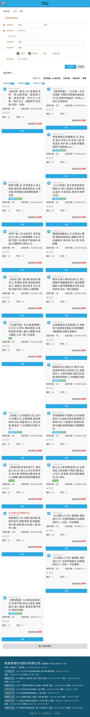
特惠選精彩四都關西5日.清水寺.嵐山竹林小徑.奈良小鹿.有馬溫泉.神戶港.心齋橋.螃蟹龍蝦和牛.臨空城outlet (68, 142)
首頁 (15, 11)
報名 (22, 131)
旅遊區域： (11, 25)
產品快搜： (11, 59)
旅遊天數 (76, 78)
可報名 (22, 53)
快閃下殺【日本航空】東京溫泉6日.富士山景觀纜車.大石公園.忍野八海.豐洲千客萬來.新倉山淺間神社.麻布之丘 (24, 237)
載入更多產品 (45, 646)
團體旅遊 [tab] (23, 83)
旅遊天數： (11, 48)
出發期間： (11, 30)
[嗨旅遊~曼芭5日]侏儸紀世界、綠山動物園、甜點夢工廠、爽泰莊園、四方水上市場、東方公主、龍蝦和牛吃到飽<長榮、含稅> (24, 97)
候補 (66, 176)
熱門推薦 (47, 78)
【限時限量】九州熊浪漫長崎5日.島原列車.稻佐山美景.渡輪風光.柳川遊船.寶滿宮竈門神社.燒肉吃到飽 (24, 605)
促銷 (45, 53)
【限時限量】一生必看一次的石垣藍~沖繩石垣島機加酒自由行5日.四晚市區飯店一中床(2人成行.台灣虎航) (68, 95)
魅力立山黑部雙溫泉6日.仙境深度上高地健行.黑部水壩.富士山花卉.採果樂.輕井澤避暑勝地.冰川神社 (68, 472)
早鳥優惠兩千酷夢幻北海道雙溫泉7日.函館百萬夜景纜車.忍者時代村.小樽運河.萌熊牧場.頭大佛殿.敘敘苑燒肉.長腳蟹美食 (68, 422)
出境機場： (11, 42)
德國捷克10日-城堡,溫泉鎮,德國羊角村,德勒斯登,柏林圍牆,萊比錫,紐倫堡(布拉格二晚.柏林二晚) (24, 520)
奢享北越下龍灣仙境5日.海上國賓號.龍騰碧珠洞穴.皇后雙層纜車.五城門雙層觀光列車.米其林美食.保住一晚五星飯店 (68, 283)
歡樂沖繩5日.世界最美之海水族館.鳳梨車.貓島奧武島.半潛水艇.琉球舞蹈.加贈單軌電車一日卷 (24, 191)
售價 (84, 78)
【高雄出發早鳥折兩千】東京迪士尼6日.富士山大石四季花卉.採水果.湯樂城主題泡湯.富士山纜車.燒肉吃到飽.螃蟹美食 (24, 472)
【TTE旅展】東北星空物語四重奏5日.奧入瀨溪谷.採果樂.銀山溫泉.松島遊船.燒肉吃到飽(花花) (68, 191)
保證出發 (56, 53)
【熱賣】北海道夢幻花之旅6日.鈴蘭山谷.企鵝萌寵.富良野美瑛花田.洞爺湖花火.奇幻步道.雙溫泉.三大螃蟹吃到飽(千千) (24, 422)
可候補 (34, 53)
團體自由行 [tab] (39, 83)
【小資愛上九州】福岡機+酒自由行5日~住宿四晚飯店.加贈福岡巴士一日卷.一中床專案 (68, 518)
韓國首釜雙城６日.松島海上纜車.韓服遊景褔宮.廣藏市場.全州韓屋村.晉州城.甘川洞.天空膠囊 (68, 237)
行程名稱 (66, 78)
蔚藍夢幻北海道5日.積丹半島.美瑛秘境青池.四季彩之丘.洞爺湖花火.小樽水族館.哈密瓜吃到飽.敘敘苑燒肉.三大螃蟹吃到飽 (68, 372)
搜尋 (71, 67)
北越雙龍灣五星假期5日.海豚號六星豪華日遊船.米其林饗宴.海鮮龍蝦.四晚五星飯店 (68, 327)
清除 (81, 67)
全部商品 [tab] (8, 83)
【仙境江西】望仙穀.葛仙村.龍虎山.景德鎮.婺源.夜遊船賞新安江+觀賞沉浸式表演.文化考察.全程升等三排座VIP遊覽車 (24, 283)
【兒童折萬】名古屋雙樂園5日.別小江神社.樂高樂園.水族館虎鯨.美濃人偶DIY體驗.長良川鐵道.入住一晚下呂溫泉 (24, 330)
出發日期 (57, 78)
